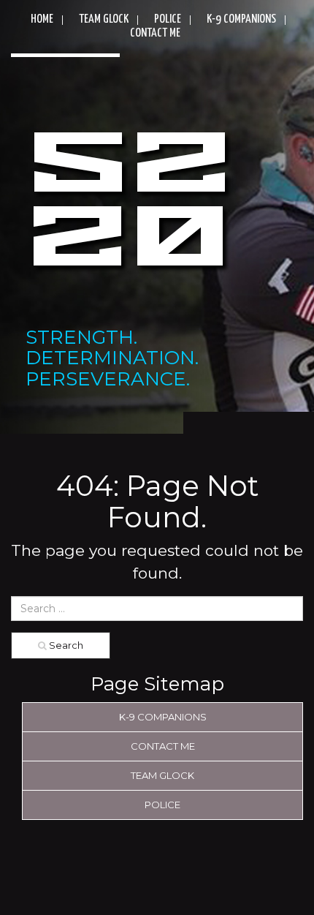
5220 (129, 203)
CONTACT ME (155, 33)
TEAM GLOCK (104, 19)
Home (42, 19)
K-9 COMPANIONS (241, 19)
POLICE (167, 19)
